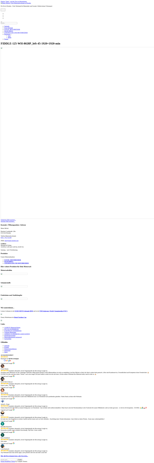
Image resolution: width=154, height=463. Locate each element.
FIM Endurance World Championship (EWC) (53, 311)
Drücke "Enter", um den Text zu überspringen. (14, 1)
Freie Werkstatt (8, 28)
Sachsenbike (7, 339)
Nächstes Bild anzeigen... (8, 221)
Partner (6, 39)
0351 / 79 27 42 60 (6, 237)
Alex (9, 36)
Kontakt (6, 347)
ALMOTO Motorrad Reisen (12, 327)
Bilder (9, 37)
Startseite (6, 26)
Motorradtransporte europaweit (13, 337)
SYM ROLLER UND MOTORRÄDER (16, 32)
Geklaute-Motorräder (10, 332)
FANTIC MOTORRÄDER (12, 29)
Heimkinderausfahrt (9, 335)
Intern (6, 352)
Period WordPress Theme (8, 461)
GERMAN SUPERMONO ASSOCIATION (17, 334)
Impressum (7, 350)
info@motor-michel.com (11, 240)
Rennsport (7, 34)
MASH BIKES (8, 31)
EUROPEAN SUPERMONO (12, 331)
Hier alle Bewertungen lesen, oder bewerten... (14, 456)
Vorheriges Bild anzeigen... (8, 220)
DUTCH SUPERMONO (11, 329)
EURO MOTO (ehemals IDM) (24, 311)
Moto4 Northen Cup (20, 317)
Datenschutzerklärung (10, 349)
